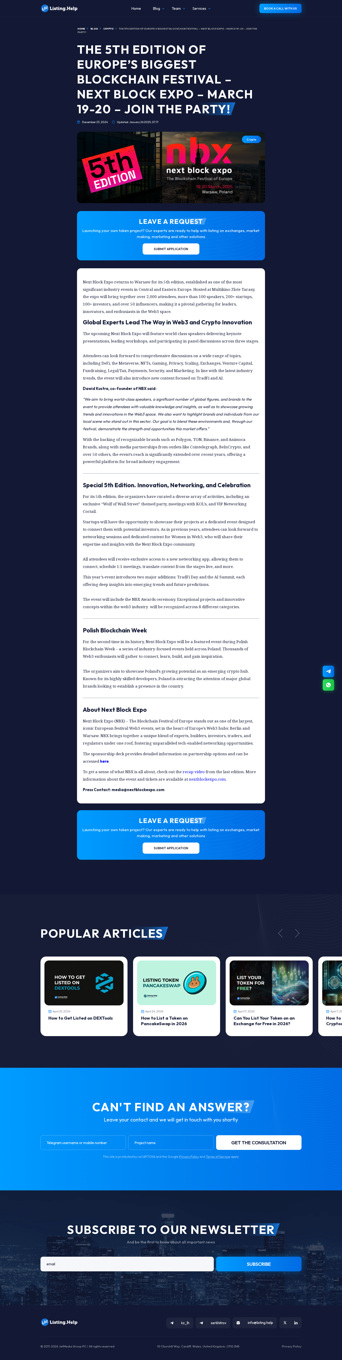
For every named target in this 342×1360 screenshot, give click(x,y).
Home (136, 8)
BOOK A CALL (280, 8)
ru (328, 1357)
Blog (156, 8)
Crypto (251, 139)
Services (199, 8)
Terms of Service (218, 1157)
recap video (194, 771)
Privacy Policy (189, 1157)
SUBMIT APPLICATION (171, 249)
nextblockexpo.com (207, 779)
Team (176, 8)
